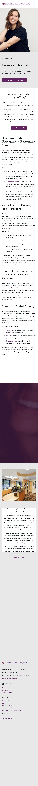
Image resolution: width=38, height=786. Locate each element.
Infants (4, 688)
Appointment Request (9, 708)
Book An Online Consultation (11, 710)
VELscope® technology (12, 288)
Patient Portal (7, 705)
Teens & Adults (7, 692)
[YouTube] (9, 718)
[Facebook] (3, 718)
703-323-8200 (24, 676)
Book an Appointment (15, 80)
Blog (3, 703)
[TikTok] (12, 718)
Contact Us (19, 127)
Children (5, 690)
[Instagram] (6, 718)
